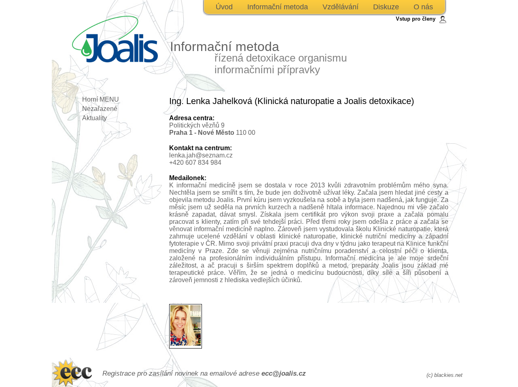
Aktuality (94, 118)
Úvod (224, 7)
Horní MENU (100, 99)
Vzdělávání (341, 7)
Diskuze (386, 7)
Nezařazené (99, 108)
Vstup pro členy (415, 19)
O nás (423, 7)
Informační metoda (277, 7)
